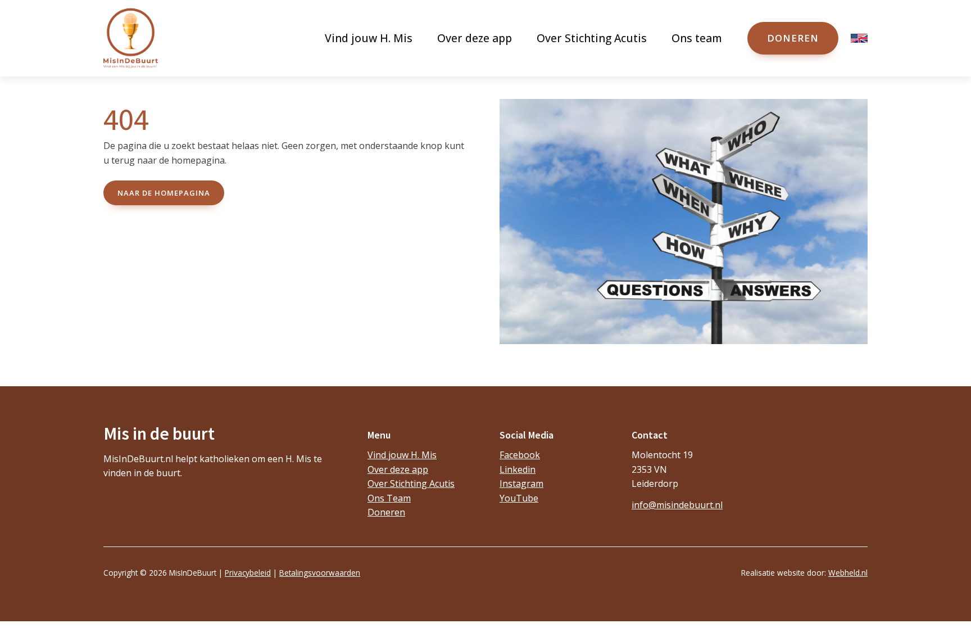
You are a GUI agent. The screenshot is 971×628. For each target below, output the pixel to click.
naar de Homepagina (163, 193)
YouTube (519, 498)
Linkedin (518, 469)
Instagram (521, 483)
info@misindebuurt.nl (677, 505)
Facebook (520, 455)
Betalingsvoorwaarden (319, 572)
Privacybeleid (248, 572)
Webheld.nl (848, 572)
